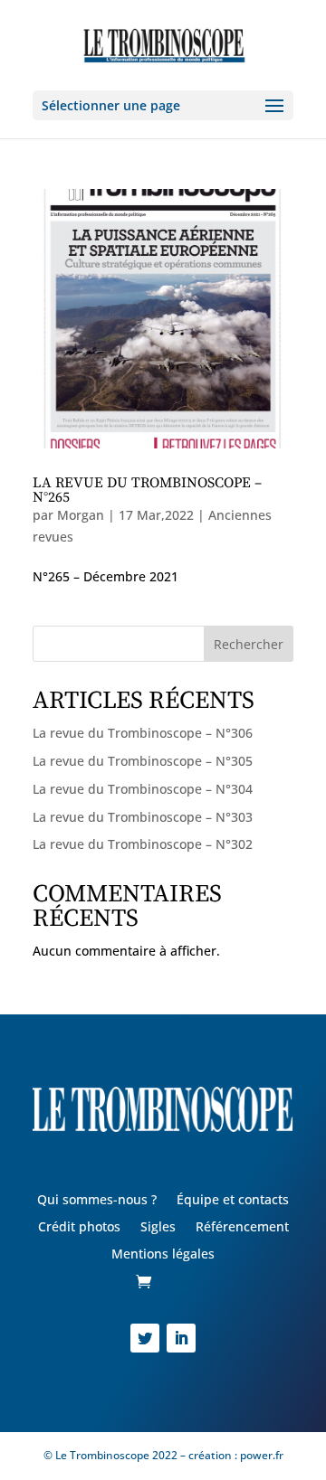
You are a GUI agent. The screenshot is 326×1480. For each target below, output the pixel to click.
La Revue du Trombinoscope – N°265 (147, 490)
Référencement (242, 1228)
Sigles (158, 1228)
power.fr (260, 1455)
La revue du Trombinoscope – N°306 (143, 732)
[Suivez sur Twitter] (144, 1338)
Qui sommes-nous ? (97, 1200)
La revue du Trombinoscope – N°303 (143, 816)
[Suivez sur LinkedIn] (181, 1338)
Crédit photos (79, 1228)
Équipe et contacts (233, 1200)
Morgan (80, 514)
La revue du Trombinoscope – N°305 (143, 760)
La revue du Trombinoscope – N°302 (143, 844)
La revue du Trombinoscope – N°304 (143, 788)
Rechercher (248, 644)
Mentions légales (163, 1255)
